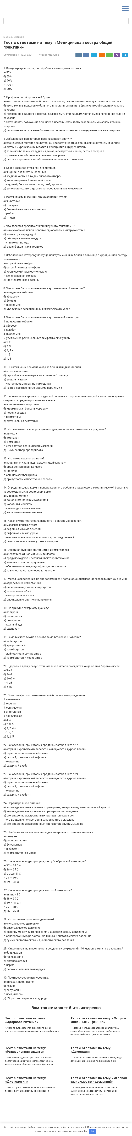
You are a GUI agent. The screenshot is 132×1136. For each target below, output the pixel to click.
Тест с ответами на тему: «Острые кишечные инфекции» (98, 1020)
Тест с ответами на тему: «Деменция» (90, 1050)
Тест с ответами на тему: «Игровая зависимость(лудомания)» (98, 1080)
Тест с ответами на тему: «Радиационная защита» (25, 1050)
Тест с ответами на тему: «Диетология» (25, 1080)
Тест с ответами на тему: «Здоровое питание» (25, 1020)
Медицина (53, 54)
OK (92, 1131)
